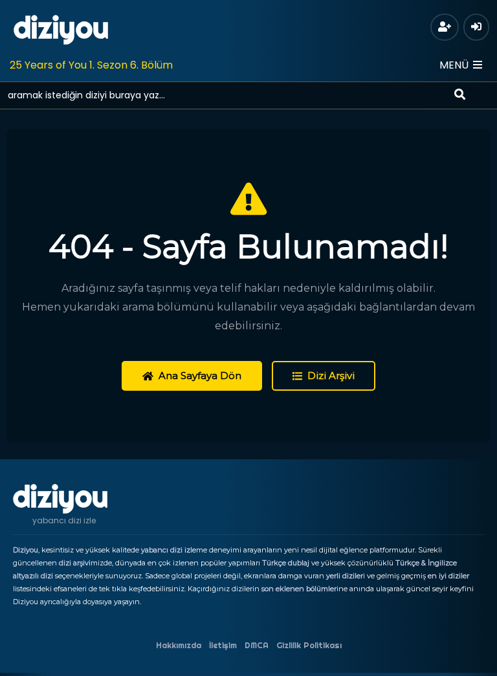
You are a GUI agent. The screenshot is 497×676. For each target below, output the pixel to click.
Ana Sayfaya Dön (200, 375)
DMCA (257, 645)
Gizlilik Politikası (309, 645)
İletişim (223, 645)
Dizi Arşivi (331, 375)
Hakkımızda (178, 645)
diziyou (61, 28)
